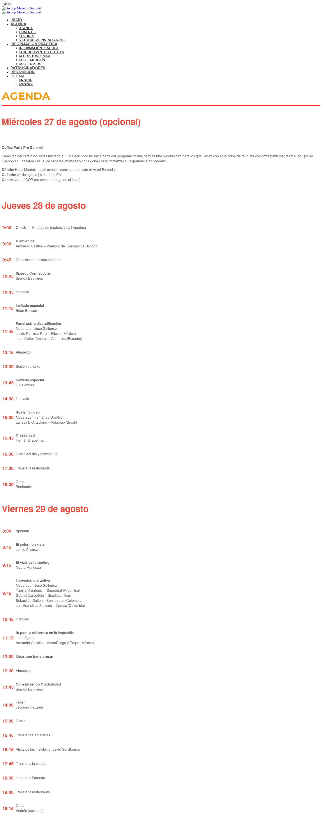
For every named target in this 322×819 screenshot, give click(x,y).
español (26, 84)
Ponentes (27, 32)
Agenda (18, 24)
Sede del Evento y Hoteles (41, 52)
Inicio (16, 20)
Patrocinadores (28, 68)
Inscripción (23, 72)
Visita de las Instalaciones (42, 40)
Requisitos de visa (34, 56)
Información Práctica (34, 44)
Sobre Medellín (32, 60)
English (25, 80)
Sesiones (26, 36)
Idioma (18, 76)
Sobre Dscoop (31, 64)
